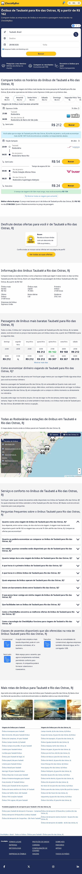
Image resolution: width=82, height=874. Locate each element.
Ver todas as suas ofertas (41, 254)
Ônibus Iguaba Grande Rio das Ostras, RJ (55, 742)
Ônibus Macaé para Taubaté (11, 768)
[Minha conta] (63, 3)
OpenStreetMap (70, 476)
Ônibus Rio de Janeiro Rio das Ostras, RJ (54, 782)
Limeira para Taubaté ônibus (12, 764)
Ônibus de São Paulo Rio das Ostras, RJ (54, 793)
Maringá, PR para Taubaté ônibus (13, 771)
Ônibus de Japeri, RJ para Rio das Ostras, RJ (55, 749)
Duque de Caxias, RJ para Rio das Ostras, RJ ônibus (58, 735)
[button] (42, 451)
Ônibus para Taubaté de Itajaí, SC (13, 757)
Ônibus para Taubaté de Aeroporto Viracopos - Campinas (21, 811)
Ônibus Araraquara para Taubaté (13, 731)
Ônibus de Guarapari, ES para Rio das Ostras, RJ (57, 738)
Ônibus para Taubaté (34, 834)
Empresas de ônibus (17, 854)
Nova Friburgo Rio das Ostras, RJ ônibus (54, 764)
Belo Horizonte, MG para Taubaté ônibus (16, 735)
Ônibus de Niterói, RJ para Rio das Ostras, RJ (56, 760)
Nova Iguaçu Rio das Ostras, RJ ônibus (54, 768)
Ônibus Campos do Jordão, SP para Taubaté (17, 746)
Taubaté (55, 435)
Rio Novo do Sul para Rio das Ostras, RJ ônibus (57, 786)
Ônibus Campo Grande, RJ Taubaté (13, 742)
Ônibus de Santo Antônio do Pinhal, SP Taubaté (18, 789)
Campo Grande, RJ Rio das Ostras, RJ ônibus (56, 731)
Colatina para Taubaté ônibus (12, 749)
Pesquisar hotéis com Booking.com (16, 49)
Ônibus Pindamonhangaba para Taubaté (16, 778)
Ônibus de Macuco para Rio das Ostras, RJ (55, 757)
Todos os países (62, 854)
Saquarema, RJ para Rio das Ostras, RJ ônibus (56, 797)
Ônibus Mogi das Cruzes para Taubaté (15, 775)
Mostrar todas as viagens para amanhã (42, 196)
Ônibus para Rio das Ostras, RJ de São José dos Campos (60, 789)
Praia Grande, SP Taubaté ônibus (13, 782)
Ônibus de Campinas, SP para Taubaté (15, 738)
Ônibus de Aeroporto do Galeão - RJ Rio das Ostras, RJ (59, 823)
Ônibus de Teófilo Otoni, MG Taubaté (14, 793)
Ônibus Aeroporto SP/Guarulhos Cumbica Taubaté (19, 815)
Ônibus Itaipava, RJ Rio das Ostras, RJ (53, 746)
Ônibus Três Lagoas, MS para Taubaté (15, 800)
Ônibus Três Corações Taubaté (12, 797)
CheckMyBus (4, 834)
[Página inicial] (9, 3)
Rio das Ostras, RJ (71, 435)
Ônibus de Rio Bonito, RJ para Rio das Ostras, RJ (57, 778)
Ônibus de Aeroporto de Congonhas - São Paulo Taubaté (21, 818)
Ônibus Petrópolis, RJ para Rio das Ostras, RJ (56, 771)
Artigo (59, 848)
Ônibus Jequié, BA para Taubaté (12, 760)
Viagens (35, 854)
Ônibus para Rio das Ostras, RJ (53, 834)
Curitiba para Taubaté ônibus (12, 753)
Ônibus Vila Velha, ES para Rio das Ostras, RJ (56, 800)
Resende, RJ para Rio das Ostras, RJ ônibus (55, 775)
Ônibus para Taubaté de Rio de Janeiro (15, 786)
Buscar (72, 125)
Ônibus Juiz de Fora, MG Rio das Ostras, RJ (55, 753)
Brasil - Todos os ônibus (18, 834)
